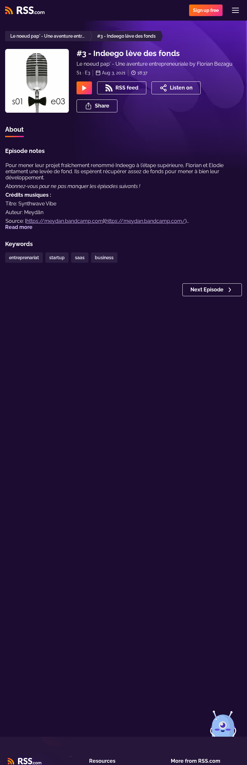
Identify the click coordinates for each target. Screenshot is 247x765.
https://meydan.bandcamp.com (64, 221)
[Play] (84, 87)
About (14, 129)
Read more (18, 227)
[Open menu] (235, 10)
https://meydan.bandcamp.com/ (145, 221)
